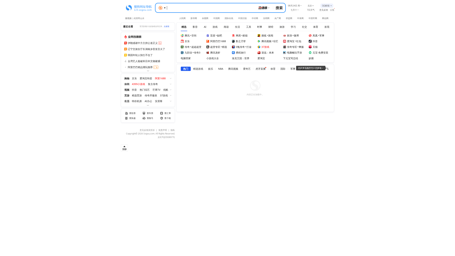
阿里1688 (160, 78)
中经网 (255, 18)
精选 (224, 47)
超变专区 (215, 47)
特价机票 (137, 101)
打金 (249, 47)
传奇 (187, 47)
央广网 (277, 18)
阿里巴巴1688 (218, 41)
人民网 (182, 18)
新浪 (289, 35)
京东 (134, 78)
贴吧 (219, 35)
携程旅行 (241, 52)
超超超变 (196, 47)
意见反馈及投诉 (147, 130)
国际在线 (229, 18)
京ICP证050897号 (166, 137)
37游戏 (164, 95)
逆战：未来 (267, 52)
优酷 (165, 89)
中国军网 (313, 18)
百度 (212, 35)
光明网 (266, 18)
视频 (126, 89)
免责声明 (162, 130)
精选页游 (137, 95)
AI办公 (148, 101)
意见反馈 (323, 9)
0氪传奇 (240, 47)
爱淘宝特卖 (146, 78)
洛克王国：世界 (240, 58)
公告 (332, 9)
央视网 (205, 18)
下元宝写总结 (290, 58)
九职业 (188, 52)
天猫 (315, 47)
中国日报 (242, 18)
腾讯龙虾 (215, 52)
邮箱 (245, 35)
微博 (296, 35)
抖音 (134, 89)
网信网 (325, 18)
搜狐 (263, 35)
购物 (126, 78)
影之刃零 (241, 41)
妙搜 (311, 58)
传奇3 (197, 52)
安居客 (158, 101)
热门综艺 (145, 89)
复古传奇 (153, 84)
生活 (126, 101)
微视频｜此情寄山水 (134, 18)
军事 (321, 35)
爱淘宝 (291, 41)
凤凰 (315, 35)
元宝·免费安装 (320, 52)
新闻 (270, 35)
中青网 (300, 18)
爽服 (301, 47)
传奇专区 (292, 47)
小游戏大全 (212, 58)
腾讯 (187, 35)
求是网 (289, 18)
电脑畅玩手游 (294, 52)
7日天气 (311, 9)
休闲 (126, 84)
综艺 (275, 41)
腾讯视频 (266, 41)
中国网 (216, 18)
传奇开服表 (151, 95)
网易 (238, 35)
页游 (126, 95)
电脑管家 (186, 58)
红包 (298, 41)
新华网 (194, 18)
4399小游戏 (138, 84)
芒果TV (156, 89)
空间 (193, 35)
